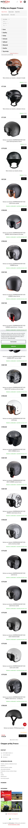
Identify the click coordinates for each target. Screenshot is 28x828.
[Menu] (24, 1)
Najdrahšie (17, 12)
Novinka (5, 23)
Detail (23, 85)
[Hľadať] (17, 1)
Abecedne (12, 15)
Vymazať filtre (13, 53)
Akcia (5, 21)
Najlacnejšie (11, 12)
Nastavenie (13, 342)
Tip (4, 25)
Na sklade (6, 19)
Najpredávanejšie (5, 15)
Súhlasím (13, 346)
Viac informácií (11, 338)
